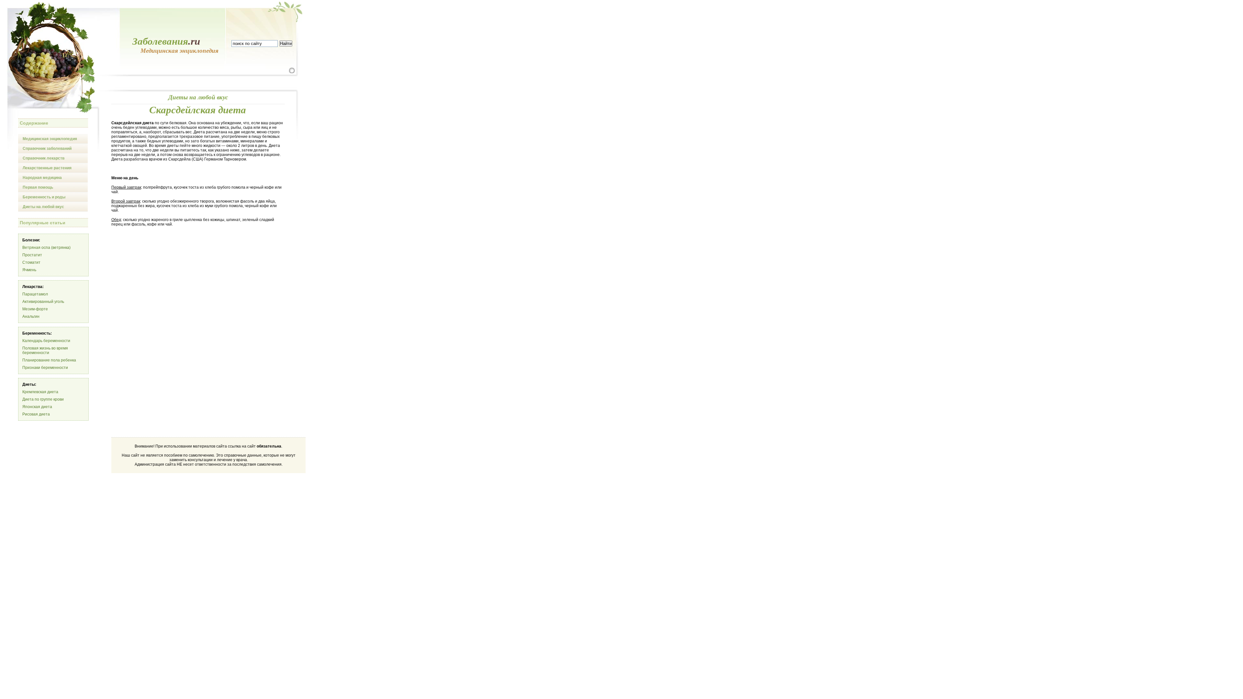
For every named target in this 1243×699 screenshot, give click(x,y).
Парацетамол (35, 294)
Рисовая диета (36, 414)
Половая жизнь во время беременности (45, 350)
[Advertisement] (165, 281)
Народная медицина (42, 177)
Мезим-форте (35, 309)
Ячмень (29, 270)
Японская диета (37, 407)
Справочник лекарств (43, 158)
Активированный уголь (43, 301)
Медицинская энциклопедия (50, 139)
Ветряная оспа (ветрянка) (46, 247)
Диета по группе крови (43, 399)
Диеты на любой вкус (43, 207)
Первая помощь (38, 187)
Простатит (32, 255)
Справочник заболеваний (47, 148)
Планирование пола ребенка (49, 360)
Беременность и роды (44, 197)
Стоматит (31, 262)
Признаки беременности (45, 367)
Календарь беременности (46, 340)
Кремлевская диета (40, 392)
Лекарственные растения (47, 168)
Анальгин (30, 316)
